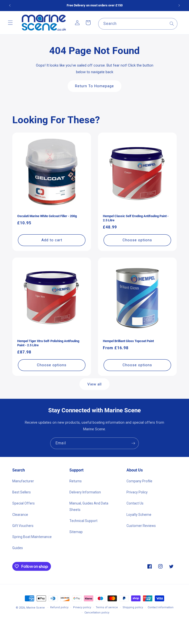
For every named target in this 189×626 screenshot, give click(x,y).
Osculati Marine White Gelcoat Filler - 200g (47, 216)
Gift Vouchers (22, 526)
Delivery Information (85, 492)
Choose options (137, 240)
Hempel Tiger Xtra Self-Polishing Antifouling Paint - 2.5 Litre (48, 343)
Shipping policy (133, 607)
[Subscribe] (133, 443)
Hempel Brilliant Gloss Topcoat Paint (128, 341)
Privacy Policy (137, 492)
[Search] (171, 23)
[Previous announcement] (9, 5)
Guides (17, 548)
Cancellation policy (96, 612)
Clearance (20, 515)
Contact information (160, 607)
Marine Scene (35, 607)
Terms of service (107, 607)
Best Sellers (21, 492)
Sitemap (76, 532)
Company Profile (139, 481)
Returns (75, 481)
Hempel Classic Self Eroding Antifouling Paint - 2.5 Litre (136, 218)
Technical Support (83, 521)
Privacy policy (82, 607)
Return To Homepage (94, 86)
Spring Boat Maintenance (32, 537)
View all (94, 384)
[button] (10, 22)
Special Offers (23, 503)
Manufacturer (23, 481)
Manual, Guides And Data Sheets (88, 506)
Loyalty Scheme (138, 515)
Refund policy (59, 607)
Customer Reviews (141, 526)
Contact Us (134, 503)
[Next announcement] (179, 5)
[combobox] (137, 23)
